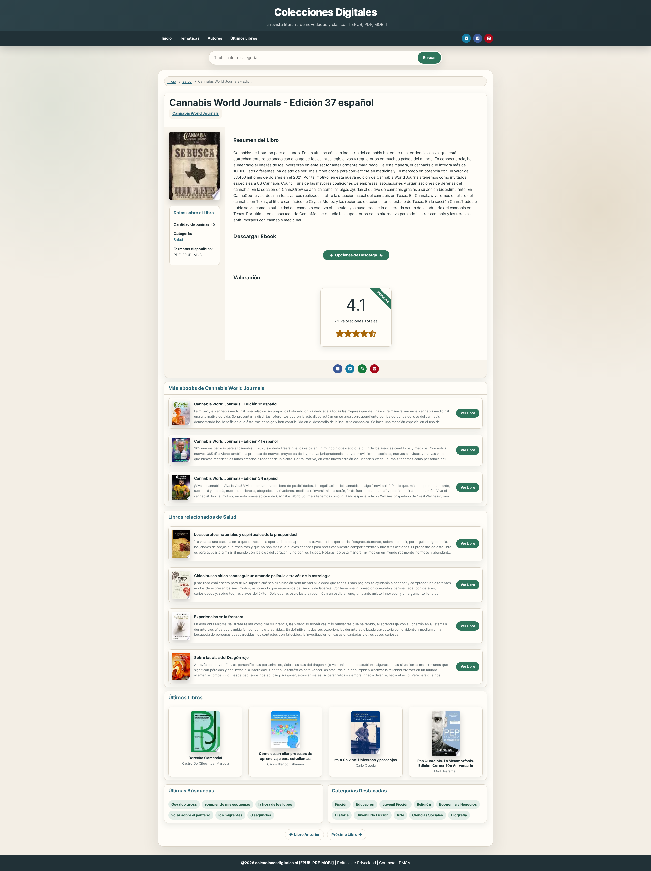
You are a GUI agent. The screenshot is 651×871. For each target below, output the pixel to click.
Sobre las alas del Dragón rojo (221, 657)
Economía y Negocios (458, 804)
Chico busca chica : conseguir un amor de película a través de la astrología (262, 575)
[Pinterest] (488, 38)
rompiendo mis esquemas (227, 804)
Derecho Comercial (205, 758)
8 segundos (260, 815)
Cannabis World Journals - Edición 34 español (236, 478)
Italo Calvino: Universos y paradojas (365, 760)
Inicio (167, 38)
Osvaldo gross (184, 804)
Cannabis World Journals (195, 113)
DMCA (404, 862)
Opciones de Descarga (356, 255)
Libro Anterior (307, 834)
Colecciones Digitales (325, 12)
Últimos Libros (243, 38)
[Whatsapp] (362, 368)
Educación (365, 804)
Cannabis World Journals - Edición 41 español (236, 441)
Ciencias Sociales (427, 815)
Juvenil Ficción (395, 804)
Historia (342, 815)
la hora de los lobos (275, 804)
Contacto (387, 862)
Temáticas (189, 38)
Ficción (341, 804)
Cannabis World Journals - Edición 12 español (235, 404)
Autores (215, 38)
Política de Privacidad (356, 862)
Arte (400, 815)
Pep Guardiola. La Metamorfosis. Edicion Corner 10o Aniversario (445, 763)
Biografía (459, 815)
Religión (424, 804)
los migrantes (230, 815)
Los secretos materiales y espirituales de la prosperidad (245, 534)
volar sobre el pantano (190, 815)
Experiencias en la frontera (218, 616)
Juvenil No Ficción (373, 815)
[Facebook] (477, 38)
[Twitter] (466, 38)
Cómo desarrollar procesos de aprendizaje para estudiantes (285, 756)
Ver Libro (468, 413)
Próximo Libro (344, 834)
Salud (187, 81)
